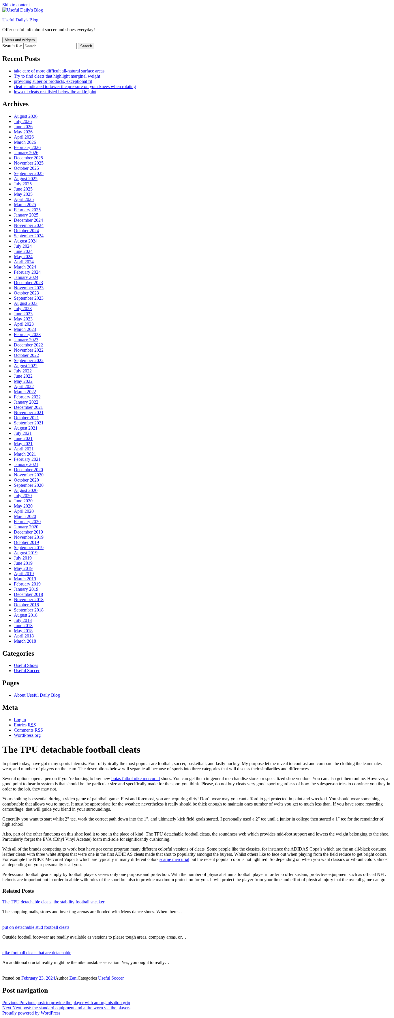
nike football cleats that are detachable (36, 952)
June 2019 (23, 563)
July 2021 (23, 433)
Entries (25, 724)
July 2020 (23, 495)
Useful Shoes (26, 665)
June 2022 (23, 376)
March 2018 (25, 641)
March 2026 (25, 142)
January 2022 (26, 402)
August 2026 (25, 116)
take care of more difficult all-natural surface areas (59, 70)
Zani (73, 978)
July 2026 (23, 121)
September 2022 (29, 360)
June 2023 (23, 313)
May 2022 (23, 381)
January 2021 (26, 464)
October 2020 (26, 480)
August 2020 (25, 490)
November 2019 (29, 537)
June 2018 (23, 625)
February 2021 (27, 459)
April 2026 (24, 137)
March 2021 (25, 454)
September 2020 (29, 485)
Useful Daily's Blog (20, 19)
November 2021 (29, 412)
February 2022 (27, 396)
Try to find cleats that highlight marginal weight (57, 76)
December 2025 (28, 157)
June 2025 (23, 189)
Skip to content (16, 4)
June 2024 (23, 251)
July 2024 (23, 246)
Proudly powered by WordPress (31, 1012)
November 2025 (29, 163)
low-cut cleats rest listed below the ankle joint (55, 91)
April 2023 (24, 324)
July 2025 (23, 183)
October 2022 (26, 355)
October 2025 (26, 168)
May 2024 (23, 256)
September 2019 (29, 547)
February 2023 (27, 334)
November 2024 (29, 225)
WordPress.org (27, 735)
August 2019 (25, 552)
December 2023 (28, 282)
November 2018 (29, 599)
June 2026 (23, 126)
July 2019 (23, 557)
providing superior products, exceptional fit (53, 81)
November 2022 (29, 350)
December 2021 (28, 407)
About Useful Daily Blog (37, 695)
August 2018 (25, 615)
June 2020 (23, 500)
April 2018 (24, 635)
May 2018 (23, 630)
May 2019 (23, 568)
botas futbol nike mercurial (135, 778)
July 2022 (23, 370)
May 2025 (23, 194)
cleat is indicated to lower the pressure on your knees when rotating (75, 86)
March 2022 (25, 391)
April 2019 (24, 573)
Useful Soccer (27, 670)
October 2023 (26, 292)
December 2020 (28, 469)
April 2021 (24, 448)
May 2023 (23, 318)
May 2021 (23, 443)
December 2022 (28, 344)
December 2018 (28, 594)
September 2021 (29, 422)
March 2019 (25, 578)
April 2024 (24, 261)
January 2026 (26, 152)
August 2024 (25, 240)
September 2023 (29, 298)
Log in (20, 719)
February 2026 (27, 147)
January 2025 (26, 214)
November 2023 (29, 287)
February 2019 (27, 583)
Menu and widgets (20, 40)
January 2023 (26, 339)
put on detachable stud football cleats (35, 927)
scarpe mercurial (174, 859)
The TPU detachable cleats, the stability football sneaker (53, 901)
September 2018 (29, 609)
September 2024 (29, 235)
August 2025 (25, 178)
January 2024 (26, 277)
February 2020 (27, 521)
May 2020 (23, 506)
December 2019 (28, 531)
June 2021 (23, 438)
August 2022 (25, 365)
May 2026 (23, 131)
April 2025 (24, 199)
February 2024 (27, 272)
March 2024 (25, 266)
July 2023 (23, 308)
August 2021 (25, 428)
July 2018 (23, 620)
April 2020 (24, 511)
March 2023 (25, 329)
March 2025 (25, 204)
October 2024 (26, 230)
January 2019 (26, 589)
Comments (28, 730)
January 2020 (26, 526)
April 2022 (24, 386)
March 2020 (25, 516)
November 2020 (29, 474)
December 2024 (28, 220)
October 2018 (26, 604)
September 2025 (29, 173)
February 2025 (27, 209)
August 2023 (25, 303)
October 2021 (26, 417)
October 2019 (26, 542)
